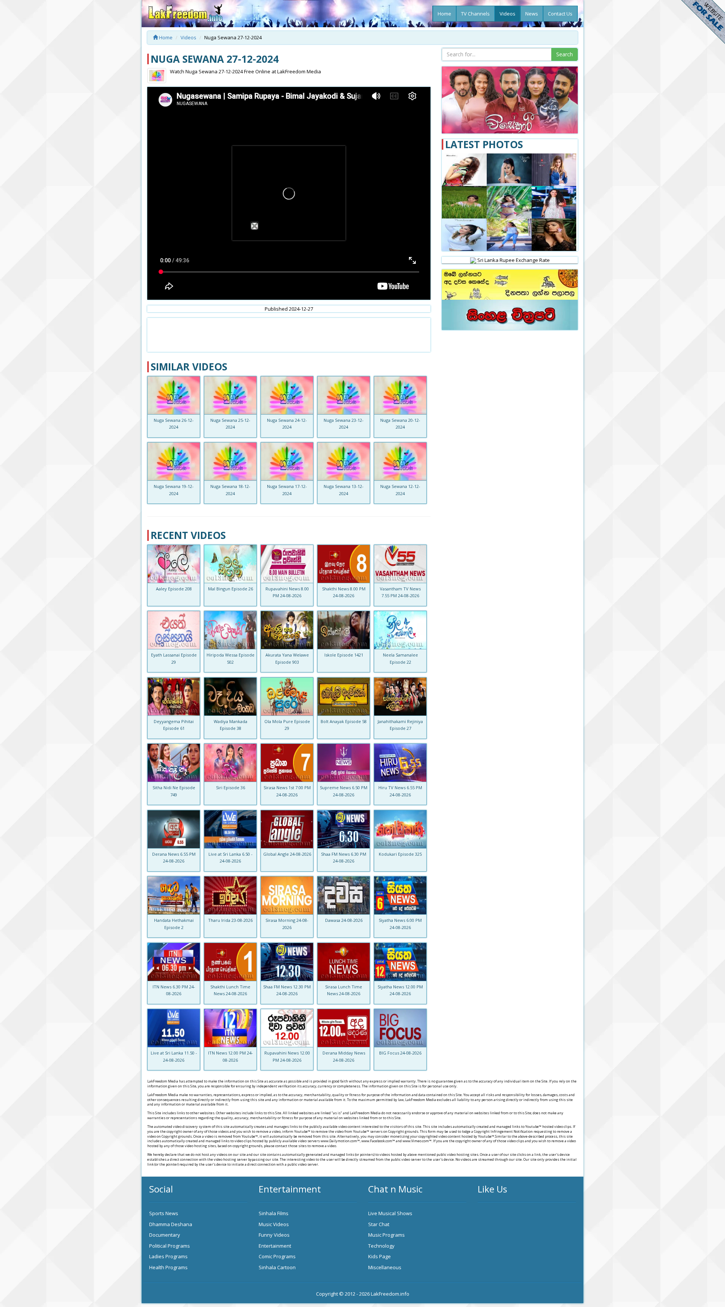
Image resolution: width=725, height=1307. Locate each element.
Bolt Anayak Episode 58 (344, 721)
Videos (507, 13)
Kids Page (379, 1256)
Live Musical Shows (390, 1213)
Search (564, 54)
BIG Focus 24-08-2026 (400, 1053)
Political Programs (169, 1245)
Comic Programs (277, 1256)
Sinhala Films (273, 1213)
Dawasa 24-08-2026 (343, 920)
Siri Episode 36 (230, 787)
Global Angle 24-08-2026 (287, 854)
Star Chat (378, 1224)
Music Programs (386, 1234)
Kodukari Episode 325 (400, 854)
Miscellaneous (384, 1267)
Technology (381, 1245)
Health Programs (168, 1267)
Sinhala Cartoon (277, 1267)
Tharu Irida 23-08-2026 (230, 920)
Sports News (163, 1213)
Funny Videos (274, 1234)
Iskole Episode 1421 (343, 655)
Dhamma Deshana (170, 1224)
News (531, 13)
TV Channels (475, 13)
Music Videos (274, 1224)
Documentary (164, 1234)
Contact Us (560, 13)
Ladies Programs (168, 1256)
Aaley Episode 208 (174, 589)
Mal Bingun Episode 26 (230, 589)
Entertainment (275, 1245)
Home (444, 13)
